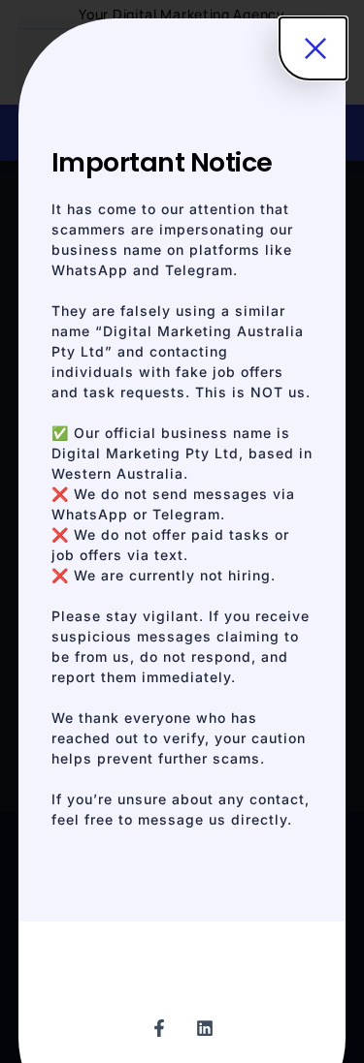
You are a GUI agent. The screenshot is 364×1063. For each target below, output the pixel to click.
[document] (182, 531)
